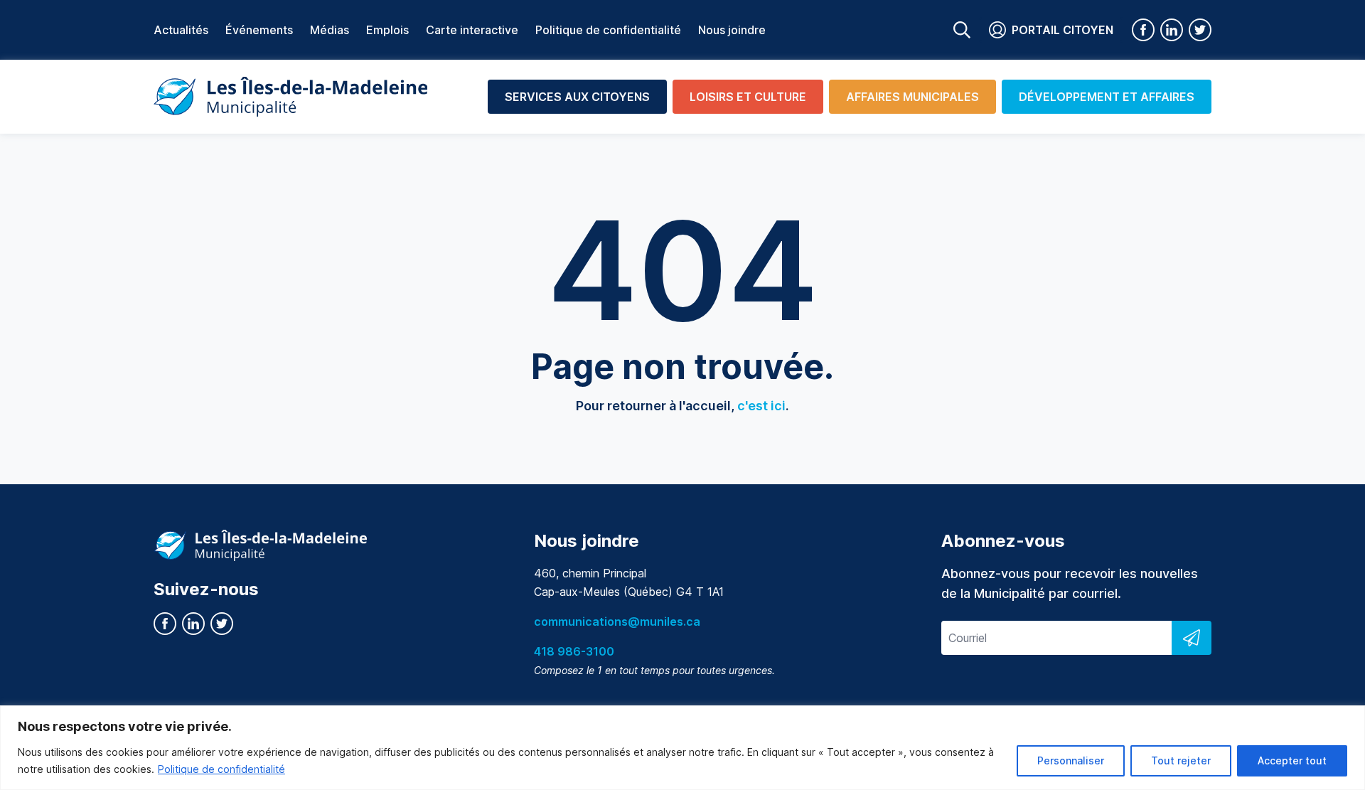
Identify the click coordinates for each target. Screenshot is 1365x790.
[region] (682, 747)
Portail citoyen (1062, 30)
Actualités (181, 30)
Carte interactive (472, 30)
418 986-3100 (574, 651)
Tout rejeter (1181, 760)
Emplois (387, 30)
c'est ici (761, 405)
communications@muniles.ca (617, 621)
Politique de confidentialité (221, 769)
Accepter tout (1292, 760)
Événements (259, 30)
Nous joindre (732, 30)
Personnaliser (1070, 760)
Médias (329, 30)
